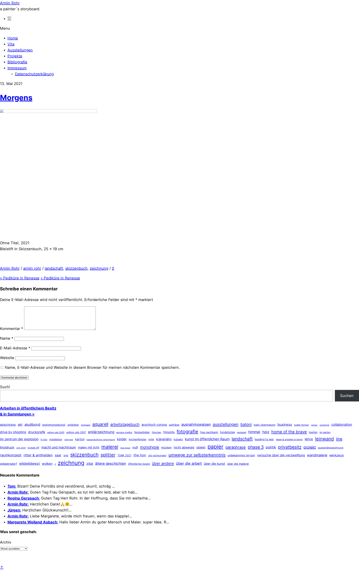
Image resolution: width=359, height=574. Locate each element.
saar (58, 455)
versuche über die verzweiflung (281, 455)
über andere (163, 463)
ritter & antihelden (38, 455)
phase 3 (256, 446)
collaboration (341, 424)
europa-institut (124, 432)
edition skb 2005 (55, 432)
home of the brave (289, 431)
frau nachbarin (209, 432)
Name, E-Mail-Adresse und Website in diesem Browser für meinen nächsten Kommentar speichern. (92, 367)
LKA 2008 (21, 448)
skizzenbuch (76, 268)
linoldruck (7, 447)
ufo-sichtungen (157, 455)
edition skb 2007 (76, 432)
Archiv (5, 542)
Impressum (17, 68)
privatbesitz (289, 446)
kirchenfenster (137, 439)
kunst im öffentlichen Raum (207, 439)
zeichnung (99, 268)
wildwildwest (29, 463)
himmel (254, 432)
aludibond (32, 424)
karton (80, 439)
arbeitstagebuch (124, 424)
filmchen (156, 432)
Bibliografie (17, 62)
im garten (325, 432)
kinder (122, 439)
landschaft (54, 268)
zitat (89, 464)
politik (271, 447)
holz (265, 432)
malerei (109, 447)
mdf (135, 447)
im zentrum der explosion (19, 439)
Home (12, 38)
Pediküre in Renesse (19, 278)
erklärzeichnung (101, 432)
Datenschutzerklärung (34, 74)
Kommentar (11, 328)
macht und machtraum (58, 447)
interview (68, 439)
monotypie (149, 447)
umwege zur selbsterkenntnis (196, 454)
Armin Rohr (10, 268)
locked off (33, 447)
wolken (47, 464)
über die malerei (238, 464)
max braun (125, 447)
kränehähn (164, 439)
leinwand (324, 438)
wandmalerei (317, 455)
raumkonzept (11, 455)
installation (55, 439)
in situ (44, 439)
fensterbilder (142, 432)
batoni (246, 424)
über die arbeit (189, 463)
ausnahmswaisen (196, 424)
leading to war (264, 439)
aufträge (174, 424)
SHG (65, 455)
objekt (200, 447)
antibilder (73, 424)
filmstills (169, 432)
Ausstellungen (20, 50)
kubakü (178, 439)
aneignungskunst (53, 424)
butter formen (301, 424)
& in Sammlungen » (17, 414)
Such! (5, 387)
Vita (10, 44)
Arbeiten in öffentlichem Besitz (28, 408)
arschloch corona (154, 424)
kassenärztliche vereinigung (101, 439)
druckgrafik (36, 432)
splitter (108, 454)
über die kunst (214, 464)
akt (20, 424)
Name (6, 338)
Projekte (14, 56)
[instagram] (9, 18)
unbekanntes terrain (241, 455)
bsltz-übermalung (264, 424)
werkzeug (336, 455)
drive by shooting (13, 432)
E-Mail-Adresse (15, 348)
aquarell (100, 424)
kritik (151, 439)
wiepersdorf (8, 464)
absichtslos (8, 424)
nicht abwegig (184, 447)
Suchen (347, 395)
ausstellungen (225, 424)
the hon (140, 455)
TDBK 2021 (124, 455)
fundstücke (227, 432)
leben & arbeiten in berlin (289, 439)
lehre (309, 439)
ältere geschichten (110, 463)
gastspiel (241, 432)
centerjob (324, 425)
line (339, 439)
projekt (309, 447)
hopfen (313, 432)
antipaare (85, 425)
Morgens (16, 97)
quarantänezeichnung (330, 447)
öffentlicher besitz (139, 463)
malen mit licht (88, 447)
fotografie (187, 431)
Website (7, 358)
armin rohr (32, 268)
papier (215, 446)
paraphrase (235, 447)
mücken (166, 447)
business (284, 424)
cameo (314, 425)
